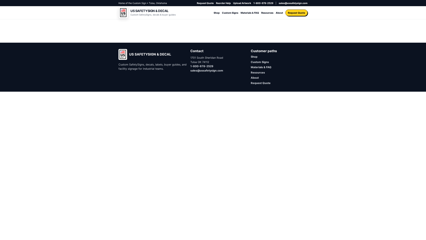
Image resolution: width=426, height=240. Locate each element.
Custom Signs (230, 12)
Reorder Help (223, 3)
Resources (267, 12)
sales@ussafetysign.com (293, 3)
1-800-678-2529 (263, 3)
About (279, 12)
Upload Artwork (242, 3)
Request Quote (205, 3)
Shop (217, 12)
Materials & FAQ (250, 12)
